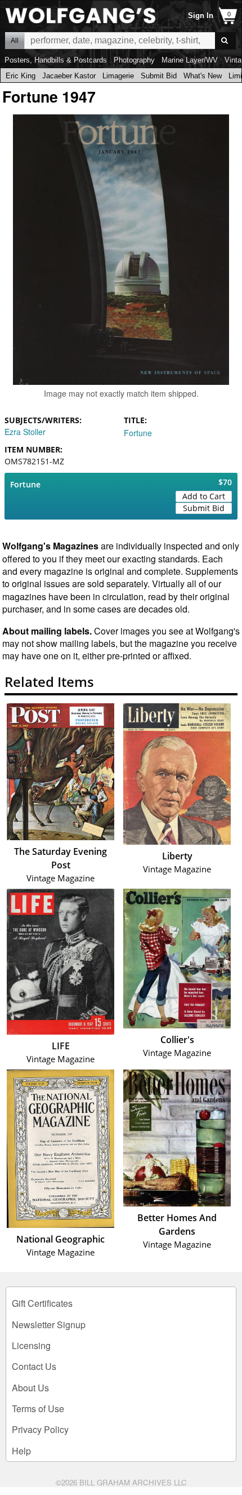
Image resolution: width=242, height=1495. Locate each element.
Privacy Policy (40, 1429)
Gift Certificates (42, 1303)
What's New (202, 76)
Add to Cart (203, 496)
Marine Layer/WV (190, 60)
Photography (134, 60)
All (15, 41)
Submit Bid (159, 76)
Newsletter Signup (49, 1324)
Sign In (200, 15)
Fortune (138, 432)
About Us (30, 1387)
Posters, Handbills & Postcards (56, 60)
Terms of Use (38, 1408)
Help (21, 1450)
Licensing (31, 1345)
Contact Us (34, 1366)
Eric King (20, 76)
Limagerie (118, 76)
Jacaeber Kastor (69, 76)
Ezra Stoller (25, 431)
